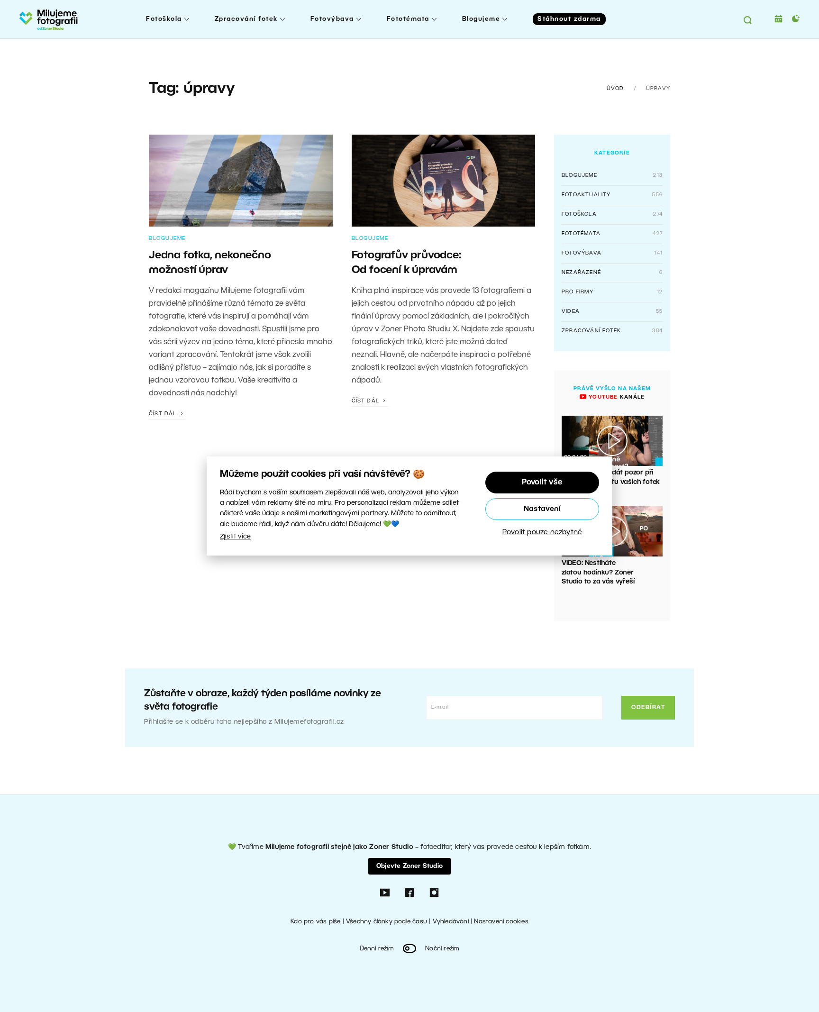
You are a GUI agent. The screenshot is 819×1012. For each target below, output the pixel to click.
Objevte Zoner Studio (409, 866)
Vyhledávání (451, 921)
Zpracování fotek (246, 19)
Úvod (615, 88)
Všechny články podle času (386, 921)
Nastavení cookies (501, 921)
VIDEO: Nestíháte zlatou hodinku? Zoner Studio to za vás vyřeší (598, 572)
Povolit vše (542, 482)
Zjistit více (235, 537)
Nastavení (542, 509)
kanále (616, 397)
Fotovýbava (332, 19)
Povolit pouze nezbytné (542, 532)
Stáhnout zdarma (569, 19)
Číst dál (164, 413)
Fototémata (408, 19)
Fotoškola (164, 19)
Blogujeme (481, 19)
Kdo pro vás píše (315, 921)
